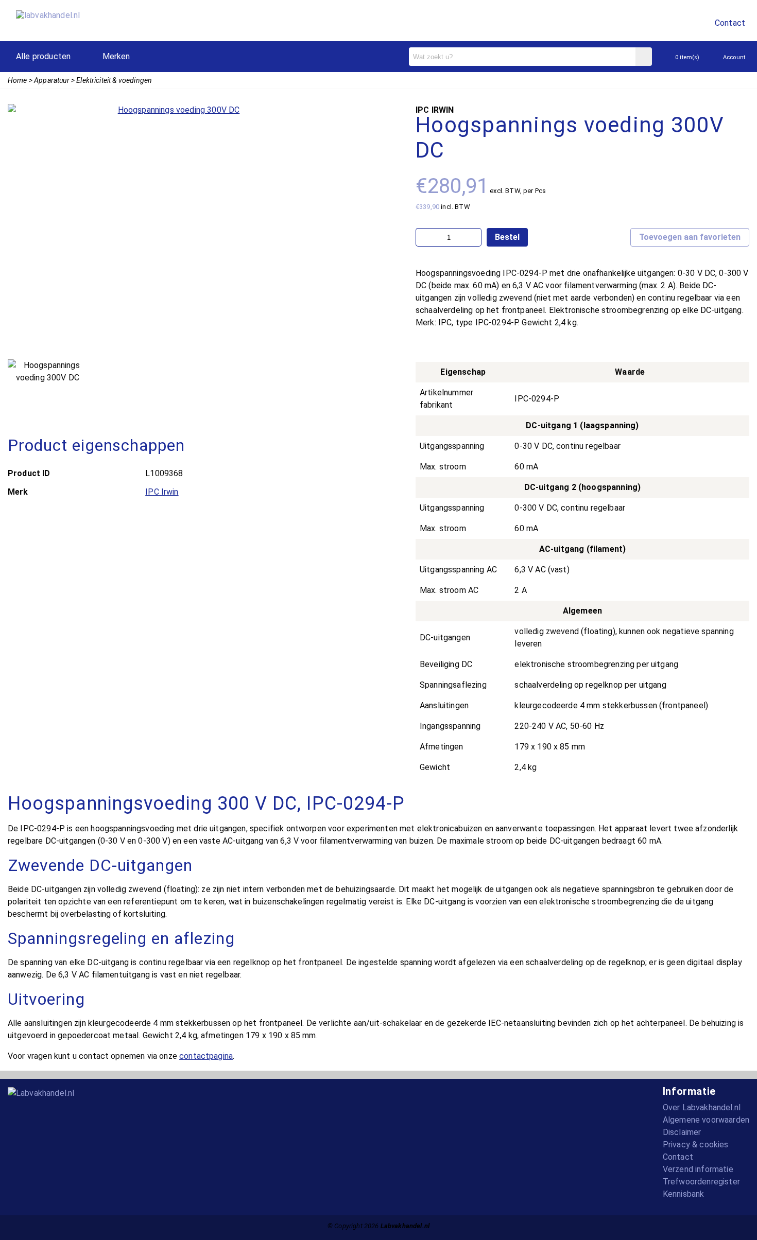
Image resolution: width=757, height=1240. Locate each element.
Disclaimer (682, 1132)
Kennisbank (683, 1194)
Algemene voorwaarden (706, 1120)
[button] (19, 231)
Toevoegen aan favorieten (690, 237)
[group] (174, 229)
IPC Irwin (161, 492)
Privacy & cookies (696, 1144)
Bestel (507, 237)
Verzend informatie (698, 1169)
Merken (116, 56)
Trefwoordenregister (701, 1181)
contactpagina (206, 1056)
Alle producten (43, 56)
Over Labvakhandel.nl (702, 1107)
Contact (730, 23)
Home (17, 80)
